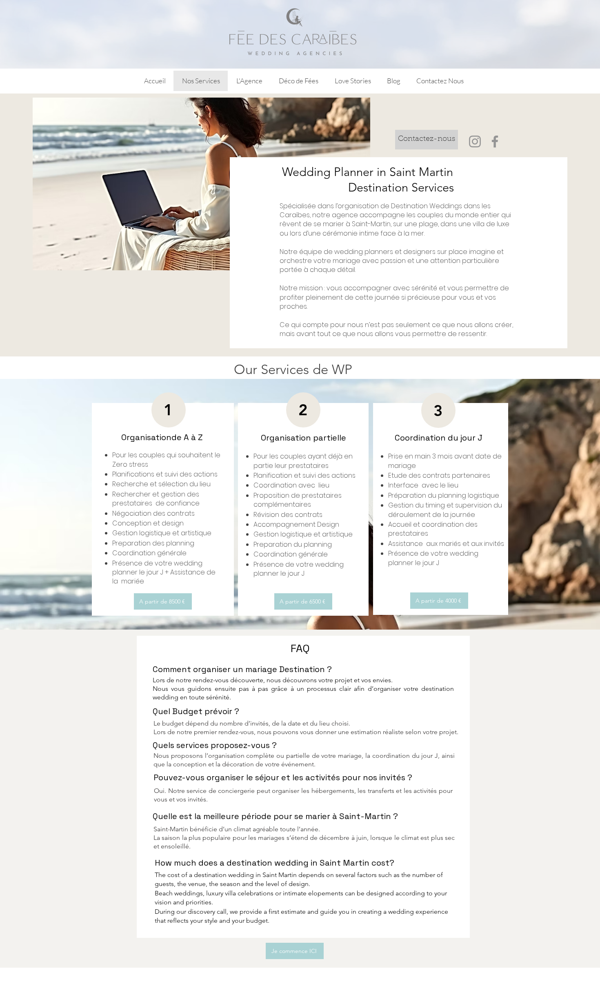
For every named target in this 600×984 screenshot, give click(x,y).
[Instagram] (475, 141)
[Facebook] (495, 141)
